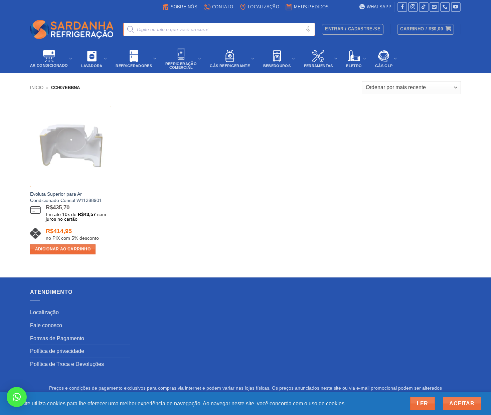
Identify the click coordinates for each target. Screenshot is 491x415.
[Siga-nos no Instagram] (413, 7)
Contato (222, 6)
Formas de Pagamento (57, 338)
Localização (263, 6)
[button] (425, 29)
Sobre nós (184, 6)
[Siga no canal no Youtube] (456, 7)
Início (36, 87)
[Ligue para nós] (445, 7)
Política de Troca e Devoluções (67, 364)
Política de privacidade (57, 351)
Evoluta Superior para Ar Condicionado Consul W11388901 (66, 197)
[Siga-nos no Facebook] (402, 7)
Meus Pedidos (311, 6)
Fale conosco (46, 325)
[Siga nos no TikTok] (424, 7)
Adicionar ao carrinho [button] (63, 249)
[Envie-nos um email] (434, 7)
